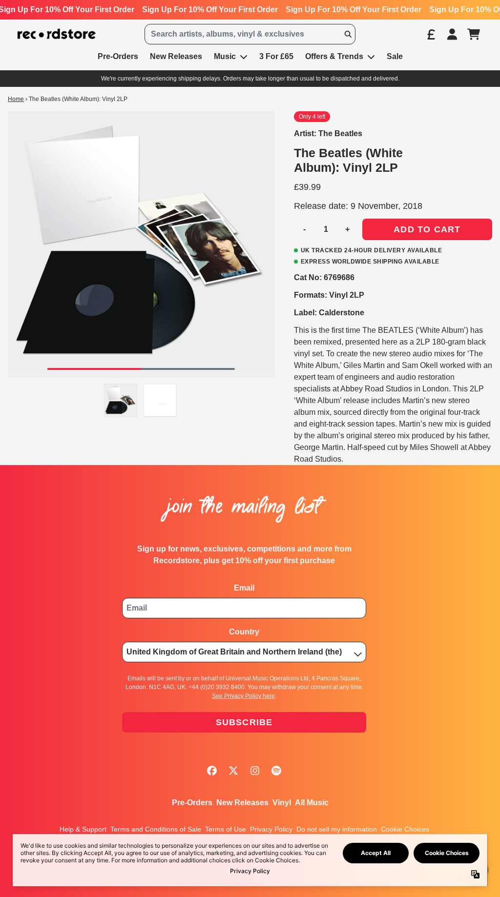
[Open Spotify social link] (276, 770)
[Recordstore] (57, 34)
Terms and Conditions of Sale (155, 829)
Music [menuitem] (225, 56)
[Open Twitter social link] (233, 770)
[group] (121, 400)
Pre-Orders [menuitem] (118, 56)
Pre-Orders (192, 802)
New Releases (242, 802)
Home (16, 99)
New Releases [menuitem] (176, 56)
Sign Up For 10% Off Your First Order (210, 9)
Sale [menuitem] (395, 56)
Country (244, 632)
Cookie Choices (405, 829)
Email (244, 588)
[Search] (347, 34)
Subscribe (244, 722)
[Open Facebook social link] (212, 770)
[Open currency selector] (430, 34)
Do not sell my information (336, 829)
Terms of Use (225, 829)
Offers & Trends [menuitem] (334, 56)
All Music (312, 802)
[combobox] (250, 34)
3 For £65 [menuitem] (276, 56)
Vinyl (281, 802)
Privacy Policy (271, 829)
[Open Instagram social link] (255, 770)
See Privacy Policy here (243, 696)
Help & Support (83, 829)
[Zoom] (141, 244)
